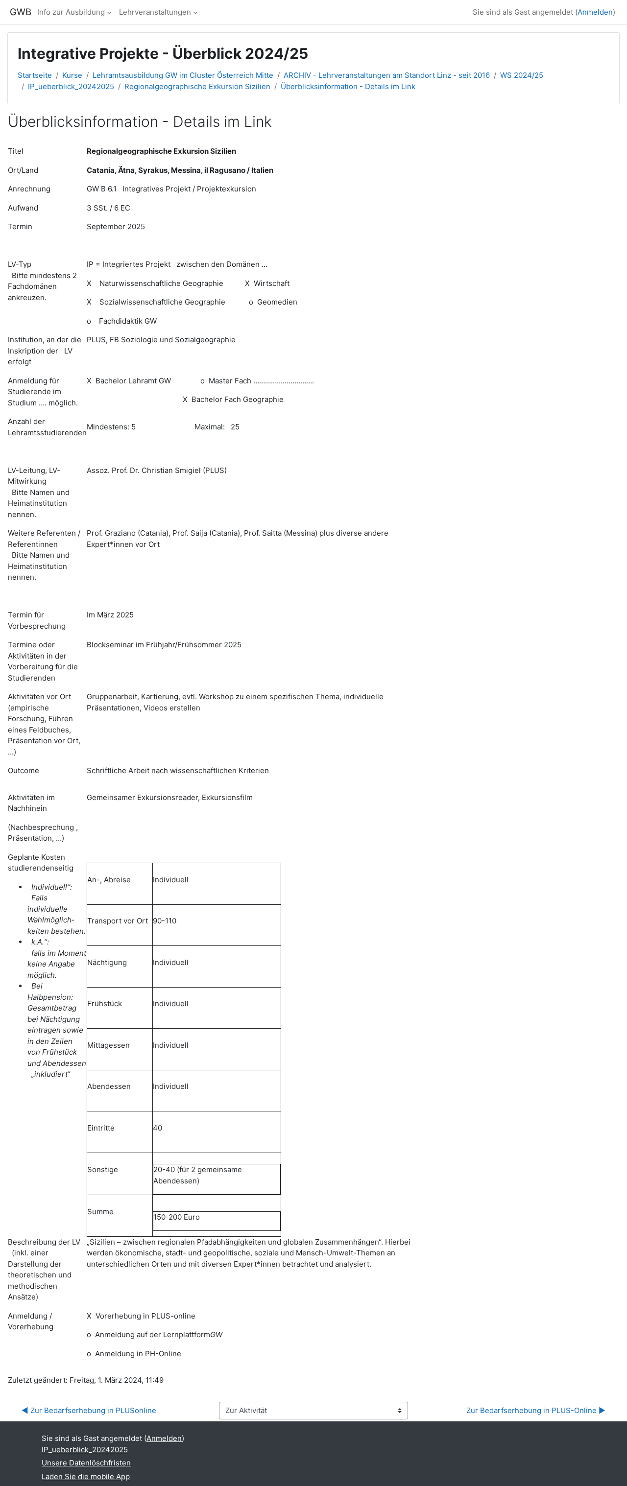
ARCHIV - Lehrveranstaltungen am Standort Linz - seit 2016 (387, 75)
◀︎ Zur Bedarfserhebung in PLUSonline (89, 1410)
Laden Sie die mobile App (86, 1476)
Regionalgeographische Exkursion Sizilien (197, 86)
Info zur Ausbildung (71, 12)
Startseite (35, 75)
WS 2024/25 (521, 75)
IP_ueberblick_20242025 (71, 86)
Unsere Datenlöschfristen (86, 1462)
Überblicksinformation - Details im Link (348, 86)
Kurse (72, 75)
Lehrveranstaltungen (155, 12)
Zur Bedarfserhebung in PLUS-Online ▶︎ (535, 1410)
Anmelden (595, 12)
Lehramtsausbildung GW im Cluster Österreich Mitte (183, 75)
